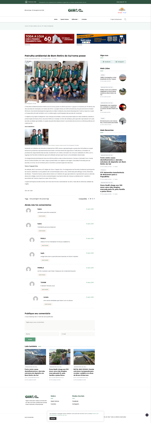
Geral (103, 75)
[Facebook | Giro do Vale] (123, 2)
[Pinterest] (94, 199)
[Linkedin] (92, 199)
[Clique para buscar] (125, 19)
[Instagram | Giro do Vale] (125, 2)
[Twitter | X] (90, 199)
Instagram (75, 404)
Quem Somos (65, 19)
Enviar (30, 339)
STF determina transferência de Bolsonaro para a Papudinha (112, 175)
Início (55, 19)
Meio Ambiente (48, 26)
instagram (121, 62)
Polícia (103, 170)
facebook (107, 62)
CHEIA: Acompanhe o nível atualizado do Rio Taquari (108, 78)
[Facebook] (88, 199)
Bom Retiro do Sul (36, 26)
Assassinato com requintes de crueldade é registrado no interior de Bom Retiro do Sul (62, 2)
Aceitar (53, 418)
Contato (84, 19)
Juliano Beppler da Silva (34, 58)
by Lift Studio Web (29, 417)
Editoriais (74, 19)
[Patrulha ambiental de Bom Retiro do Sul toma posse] (56, 82)
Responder (42, 216)
